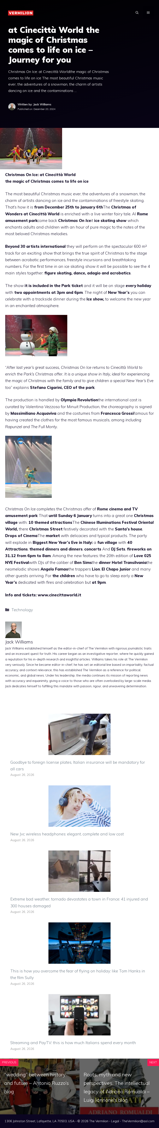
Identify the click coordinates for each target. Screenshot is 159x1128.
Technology (22, 609)
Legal (115, 1121)
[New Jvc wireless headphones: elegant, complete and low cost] (79, 823)
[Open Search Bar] (137, 12)
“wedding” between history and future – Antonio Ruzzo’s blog (36, 1083)
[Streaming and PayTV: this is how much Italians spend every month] (79, 1032)
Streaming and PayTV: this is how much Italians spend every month (73, 1042)
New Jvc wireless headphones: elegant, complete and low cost (67, 833)
